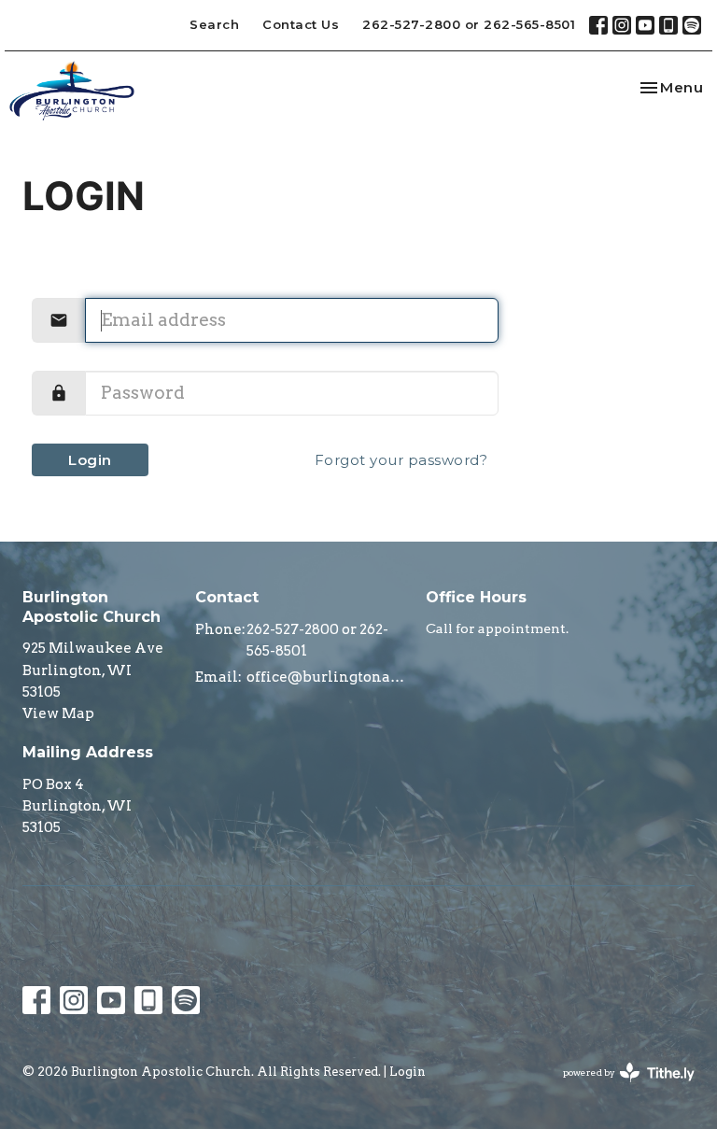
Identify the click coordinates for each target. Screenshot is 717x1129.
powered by (619, 1088)
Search (214, 24)
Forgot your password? (401, 460)
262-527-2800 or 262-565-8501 (468, 24)
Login (90, 460)
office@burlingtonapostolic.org (326, 677)
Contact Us (300, 24)
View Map (58, 713)
